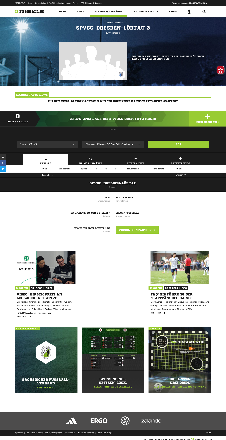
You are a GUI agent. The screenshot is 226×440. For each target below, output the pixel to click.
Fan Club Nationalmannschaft (60, 3)
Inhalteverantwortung (86, 433)
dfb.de (30, 3)
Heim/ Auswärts (90, 163)
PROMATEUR (20, 3)
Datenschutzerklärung (34, 433)
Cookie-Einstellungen (105, 433)
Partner (76, 3)
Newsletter (99, 3)
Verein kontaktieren (137, 230)
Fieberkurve (135, 163)
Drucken (179, 175)
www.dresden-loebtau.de (92, 228)
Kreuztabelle (180, 163)
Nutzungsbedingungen (53, 433)
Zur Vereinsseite (113, 33)
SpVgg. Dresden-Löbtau (113, 183)
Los (178, 144)
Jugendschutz (70, 433)
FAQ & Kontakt (86, 3)
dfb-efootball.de (40, 3)
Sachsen (119, 23)
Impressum (19, 433)
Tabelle (45, 163)
